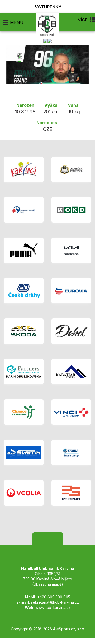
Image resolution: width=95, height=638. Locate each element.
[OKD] (71, 210)
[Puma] (24, 250)
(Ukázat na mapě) (47, 584)
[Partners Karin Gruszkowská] (24, 371)
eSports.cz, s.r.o (70, 629)
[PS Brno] (71, 493)
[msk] (24, 210)
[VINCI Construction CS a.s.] (71, 412)
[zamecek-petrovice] (71, 169)
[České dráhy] (24, 290)
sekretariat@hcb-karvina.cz (55, 602)
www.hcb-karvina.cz (52, 607)
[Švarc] (24, 452)
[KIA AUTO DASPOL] (71, 250)
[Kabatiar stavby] (71, 371)
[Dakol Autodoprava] (71, 331)
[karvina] (24, 169)
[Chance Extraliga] (24, 412)
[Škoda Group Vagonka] (71, 452)
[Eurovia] (71, 290)
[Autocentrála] (24, 331)
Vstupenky (48, 6)
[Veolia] (24, 493)
